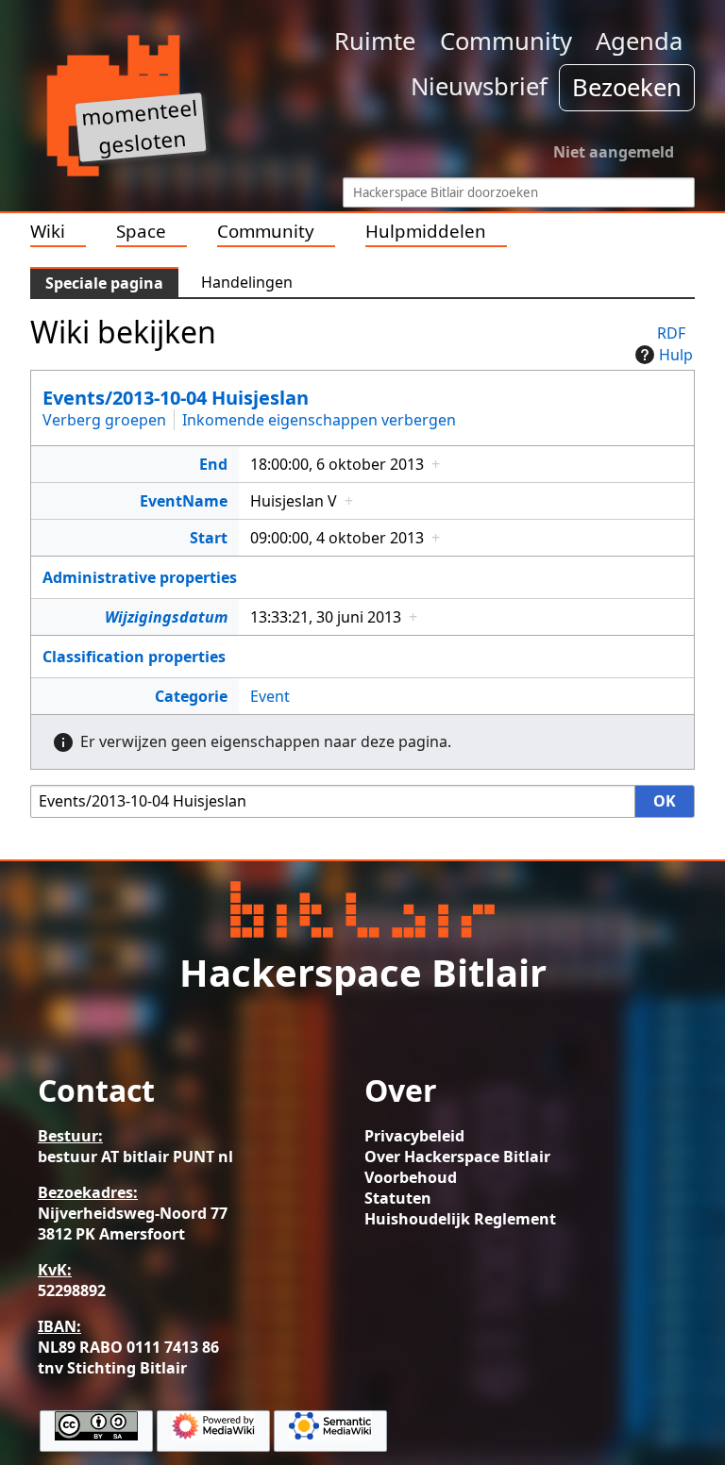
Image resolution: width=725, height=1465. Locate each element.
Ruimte (374, 41)
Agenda (639, 41)
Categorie (191, 696)
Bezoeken (627, 87)
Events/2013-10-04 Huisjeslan (175, 397)
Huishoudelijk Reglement (460, 1218)
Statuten (397, 1198)
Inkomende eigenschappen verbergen (319, 419)
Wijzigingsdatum (166, 617)
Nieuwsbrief (479, 86)
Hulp (676, 354)
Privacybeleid (414, 1135)
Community (506, 41)
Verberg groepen (104, 419)
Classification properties (134, 656)
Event (270, 696)
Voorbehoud (410, 1177)
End (213, 464)
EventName (184, 501)
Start (209, 537)
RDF (671, 333)
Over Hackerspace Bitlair (457, 1156)
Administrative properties (139, 577)
